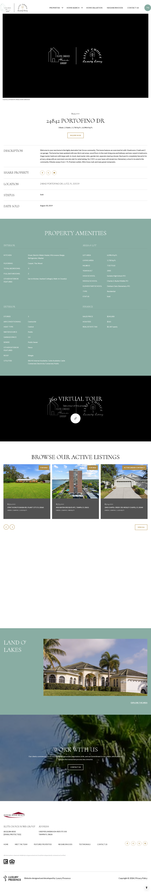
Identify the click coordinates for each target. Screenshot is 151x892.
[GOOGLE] (145, 843)
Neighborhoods (115, 8)
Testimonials (85, 844)
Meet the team (21, 844)
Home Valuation (94, 8)
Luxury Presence (63, 878)
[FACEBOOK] (127, 843)
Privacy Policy (141, 878)
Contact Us (102, 844)
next (12, 527)
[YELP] (139, 843)
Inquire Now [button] (75, 135)
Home (6, 844)
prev (6, 527)
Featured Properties (43, 844)
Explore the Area (139, 703)
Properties (54, 8)
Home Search (73, 8)
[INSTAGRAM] (133, 843)
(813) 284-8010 (10, 831)
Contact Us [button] (75, 767)
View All (141, 527)
